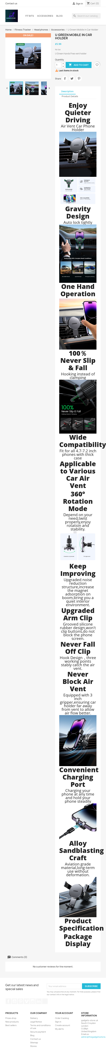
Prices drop (10, 1018)
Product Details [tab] (70, 96)
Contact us (11, 3)
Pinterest (79, 78)
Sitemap (34, 1042)
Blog (59, 15)
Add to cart (79, 65)
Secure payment (38, 1031)
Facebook (8, 1001)
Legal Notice (36, 1021)
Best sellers (11, 1025)
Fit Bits (29, 15)
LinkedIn (39, 1001)
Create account (62, 1025)
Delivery (34, 1018)
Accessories (45, 15)
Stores (33, 1046)
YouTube (14, 1001)
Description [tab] (67, 91)
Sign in (58, 1021)
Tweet (72, 78)
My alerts (59, 1029)
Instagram (32, 1001)
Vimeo (26, 1001)
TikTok (45, 1001)
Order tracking (62, 1018)
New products (12, 1021)
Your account (64, 1013)
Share (65, 78)
